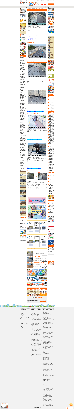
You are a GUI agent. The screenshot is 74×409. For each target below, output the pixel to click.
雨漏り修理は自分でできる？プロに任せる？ (22, 63)
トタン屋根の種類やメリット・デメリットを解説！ (48, 336)
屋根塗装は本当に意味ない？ (22, 62)
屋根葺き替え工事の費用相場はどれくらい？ (51, 118)
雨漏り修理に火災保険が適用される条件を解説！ (51, 167)
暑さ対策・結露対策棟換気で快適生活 (46, 357)
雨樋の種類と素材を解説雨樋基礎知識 (22, 165)
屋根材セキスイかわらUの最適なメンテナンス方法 (51, 139)
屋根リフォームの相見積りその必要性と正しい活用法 (51, 175)
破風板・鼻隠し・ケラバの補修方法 (46, 341)
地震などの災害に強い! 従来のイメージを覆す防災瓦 (48, 363)
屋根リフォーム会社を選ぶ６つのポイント (51, 146)
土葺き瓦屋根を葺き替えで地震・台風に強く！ (22, 90)
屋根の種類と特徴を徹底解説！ (22, 57)
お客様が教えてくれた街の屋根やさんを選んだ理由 (25, 322)
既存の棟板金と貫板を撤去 (30, 36)
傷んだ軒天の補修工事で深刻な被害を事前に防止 (22, 74)
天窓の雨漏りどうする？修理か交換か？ (22, 160)
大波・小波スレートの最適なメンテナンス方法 (22, 94)
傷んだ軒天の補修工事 (45, 374)
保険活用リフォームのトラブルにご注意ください (51, 191)
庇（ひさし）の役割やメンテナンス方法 (22, 157)
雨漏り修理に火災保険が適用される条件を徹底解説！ (48, 405)
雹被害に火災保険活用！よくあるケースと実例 (51, 168)
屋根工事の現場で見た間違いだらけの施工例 (51, 159)
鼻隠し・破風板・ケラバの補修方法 (22, 69)
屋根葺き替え (52, 37)
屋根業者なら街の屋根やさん (23, 328)
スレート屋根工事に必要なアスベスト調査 (47, 365)
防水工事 (52, 47)
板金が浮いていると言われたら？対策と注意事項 (51, 187)
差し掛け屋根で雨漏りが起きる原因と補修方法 (47, 396)
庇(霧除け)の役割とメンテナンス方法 (22, 95)
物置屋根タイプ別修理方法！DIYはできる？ (51, 202)
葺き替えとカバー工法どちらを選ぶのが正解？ (51, 122)
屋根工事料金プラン (34, 313)
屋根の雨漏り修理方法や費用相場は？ (22, 154)
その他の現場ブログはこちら (44, 268)
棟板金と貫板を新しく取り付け (30, 39)
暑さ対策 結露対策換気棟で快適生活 (22, 113)
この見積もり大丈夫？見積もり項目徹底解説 (51, 179)
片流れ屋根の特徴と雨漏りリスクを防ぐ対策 (22, 107)
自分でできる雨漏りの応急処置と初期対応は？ (51, 165)
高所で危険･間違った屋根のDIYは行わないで (47, 369)
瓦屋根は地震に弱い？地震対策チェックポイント (51, 156)
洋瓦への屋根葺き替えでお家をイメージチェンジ (22, 138)
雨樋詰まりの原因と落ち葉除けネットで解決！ (51, 209)
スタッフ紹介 (21, 220)
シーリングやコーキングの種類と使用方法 (22, 97)
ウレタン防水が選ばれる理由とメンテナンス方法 (22, 77)
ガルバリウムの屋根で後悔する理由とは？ (22, 144)
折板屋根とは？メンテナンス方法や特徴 (51, 133)
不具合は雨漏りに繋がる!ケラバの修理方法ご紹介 (23, 71)
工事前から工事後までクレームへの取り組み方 (51, 178)
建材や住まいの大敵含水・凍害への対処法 (22, 115)
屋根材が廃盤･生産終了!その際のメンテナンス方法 (48, 348)
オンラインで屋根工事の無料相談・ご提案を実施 (51, 173)
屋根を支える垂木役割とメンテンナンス (22, 152)
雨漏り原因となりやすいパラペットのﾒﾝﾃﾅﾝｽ (22, 81)
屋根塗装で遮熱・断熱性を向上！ (46, 359)
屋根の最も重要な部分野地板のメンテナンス (22, 127)
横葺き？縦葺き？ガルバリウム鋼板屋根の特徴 (51, 107)
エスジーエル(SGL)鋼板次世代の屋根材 (22, 145)
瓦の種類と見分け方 (45, 378)
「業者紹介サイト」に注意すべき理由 (51, 193)
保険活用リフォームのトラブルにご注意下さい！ (47, 389)
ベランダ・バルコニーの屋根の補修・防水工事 (36, 325)
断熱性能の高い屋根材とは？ (22, 162)
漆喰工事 (52, 42)
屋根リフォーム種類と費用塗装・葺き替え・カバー (51, 125)
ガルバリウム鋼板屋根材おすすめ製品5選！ (51, 105)
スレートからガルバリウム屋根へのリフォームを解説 (48, 323)
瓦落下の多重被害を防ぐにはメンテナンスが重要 (51, 150)
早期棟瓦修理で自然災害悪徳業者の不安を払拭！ (22, 92)
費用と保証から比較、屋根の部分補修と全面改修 (51, 119)
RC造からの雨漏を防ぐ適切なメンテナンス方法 (47, 368)
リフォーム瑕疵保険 (22, 314)
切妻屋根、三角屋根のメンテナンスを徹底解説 (22, 109)
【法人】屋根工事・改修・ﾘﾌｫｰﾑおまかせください (51, 216)
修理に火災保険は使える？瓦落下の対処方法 (51, 152)
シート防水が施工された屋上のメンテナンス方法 (22, 79)
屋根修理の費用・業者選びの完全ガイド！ (22, 60)
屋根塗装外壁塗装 (52, 55)
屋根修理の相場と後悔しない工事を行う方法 (51, 116)
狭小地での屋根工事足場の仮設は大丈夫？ (51, 142)
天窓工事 (52, 57)
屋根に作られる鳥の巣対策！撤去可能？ (51, 211)
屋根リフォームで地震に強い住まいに (35, 323)
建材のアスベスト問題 (22, 125)
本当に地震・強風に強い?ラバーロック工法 (23, 102)
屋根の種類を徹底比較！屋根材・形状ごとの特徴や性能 (48, 332)
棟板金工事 (52, 52)
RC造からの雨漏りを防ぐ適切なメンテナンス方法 (23, 155)
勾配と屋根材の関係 (22, 116)
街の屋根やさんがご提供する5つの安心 (26, 7)
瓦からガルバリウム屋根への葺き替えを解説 (51, 99)
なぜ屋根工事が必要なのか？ (51, 113)
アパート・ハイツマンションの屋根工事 (51, 213)
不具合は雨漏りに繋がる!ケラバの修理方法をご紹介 (48, 346)
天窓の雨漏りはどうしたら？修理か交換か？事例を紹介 (48, 342)
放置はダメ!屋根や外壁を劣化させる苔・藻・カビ (23, 135)
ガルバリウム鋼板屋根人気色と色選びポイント (51, 104)
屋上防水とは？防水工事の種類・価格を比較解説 (22, 84)
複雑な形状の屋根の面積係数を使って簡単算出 (22, 104)
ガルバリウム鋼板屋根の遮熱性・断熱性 (51, 102)
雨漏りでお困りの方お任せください (35, 315)
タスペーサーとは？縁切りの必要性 (22, 76)
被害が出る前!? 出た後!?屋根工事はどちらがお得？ (51, 181)
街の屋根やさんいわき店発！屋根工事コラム (25, 323)
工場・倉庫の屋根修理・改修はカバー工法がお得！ (51, 205)
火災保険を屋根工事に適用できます (35, 324)
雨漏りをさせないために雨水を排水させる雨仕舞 (22, 118)
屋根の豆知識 (21, 129)
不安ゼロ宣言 (22, 313)
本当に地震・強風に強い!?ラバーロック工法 (47, 394)
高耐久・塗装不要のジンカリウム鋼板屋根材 (22, 149)
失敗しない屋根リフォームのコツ (51, 115)
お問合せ (21, 226)
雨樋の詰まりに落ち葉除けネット (35, 350)
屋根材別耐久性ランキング (22, 132)
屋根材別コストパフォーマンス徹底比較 (22, 130)
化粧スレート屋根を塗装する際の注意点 (51, 136)
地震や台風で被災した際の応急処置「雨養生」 (22, 100)
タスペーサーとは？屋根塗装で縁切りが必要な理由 (48, 345)
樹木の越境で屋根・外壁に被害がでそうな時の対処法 (51, 190)
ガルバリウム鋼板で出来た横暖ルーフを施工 (32, 38)
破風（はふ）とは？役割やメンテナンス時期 (22, 170)
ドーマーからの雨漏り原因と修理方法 (22, 158)
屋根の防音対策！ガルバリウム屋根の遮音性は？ (51, 110)
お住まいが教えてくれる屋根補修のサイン (51, 121)
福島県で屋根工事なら (22, 223)
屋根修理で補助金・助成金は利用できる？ (51, 170)
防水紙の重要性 (22, 126)
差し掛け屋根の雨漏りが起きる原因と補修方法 (22, 110)
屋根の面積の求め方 (22, 103)
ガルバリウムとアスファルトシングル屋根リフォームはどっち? (23, 140)
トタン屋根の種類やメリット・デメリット (51, 131)
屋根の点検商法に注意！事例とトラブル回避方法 (51, 185)
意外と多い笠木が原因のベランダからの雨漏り (22, 73)
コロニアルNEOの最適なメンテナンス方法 (51, 140)
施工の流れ (50, 143)
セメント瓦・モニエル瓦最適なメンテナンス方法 (22, 89)
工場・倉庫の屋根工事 (51, 212)
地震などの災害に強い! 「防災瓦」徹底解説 (51, 158)
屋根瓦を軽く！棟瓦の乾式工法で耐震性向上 (51, 155)
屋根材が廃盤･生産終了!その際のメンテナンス (22, 137)
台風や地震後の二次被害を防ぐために (51, 153)
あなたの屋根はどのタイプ (45, 312)
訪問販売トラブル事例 (51, 184)
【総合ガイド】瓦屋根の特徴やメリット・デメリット (48, 331)
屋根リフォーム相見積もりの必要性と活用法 (36, 334)
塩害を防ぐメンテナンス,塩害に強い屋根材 (23, 133)
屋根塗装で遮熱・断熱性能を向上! (51, 164)
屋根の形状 (21, 106)
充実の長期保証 (22, 315)
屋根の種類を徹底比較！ (50, 124)
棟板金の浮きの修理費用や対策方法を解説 (22, 67)
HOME (27, 8)
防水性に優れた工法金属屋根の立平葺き (22, 98)
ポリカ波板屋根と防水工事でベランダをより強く (51, 206)
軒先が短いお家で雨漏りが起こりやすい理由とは (22, 122)
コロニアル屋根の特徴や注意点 (50, 130)
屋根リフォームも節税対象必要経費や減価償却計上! (51, 218)
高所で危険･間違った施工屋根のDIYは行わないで (23, 150)
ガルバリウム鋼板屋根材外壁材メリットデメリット (51, 108)
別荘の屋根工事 (33, 328)
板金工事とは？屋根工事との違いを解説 (22, 65)
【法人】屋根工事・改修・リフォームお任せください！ (37, 329)
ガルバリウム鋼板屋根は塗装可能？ (51, 101)
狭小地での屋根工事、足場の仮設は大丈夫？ (47, 321)
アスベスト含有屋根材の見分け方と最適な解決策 (22, 124)
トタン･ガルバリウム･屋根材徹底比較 (22, 142)
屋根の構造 (21, 68)
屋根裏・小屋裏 (22, 112)
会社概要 (21, 326)
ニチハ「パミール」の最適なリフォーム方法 (47, 318)
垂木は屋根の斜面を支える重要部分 (35, 339)
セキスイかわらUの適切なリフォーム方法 (47, 317)
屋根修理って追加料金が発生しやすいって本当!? (51, 188)
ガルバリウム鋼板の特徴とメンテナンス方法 (22, 147)
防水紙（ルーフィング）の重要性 (46, 380)
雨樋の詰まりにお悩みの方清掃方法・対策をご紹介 (51, 208)
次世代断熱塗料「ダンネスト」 (50, 162)
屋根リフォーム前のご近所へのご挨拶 (51, 176)
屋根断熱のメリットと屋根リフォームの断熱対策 (22, 163)
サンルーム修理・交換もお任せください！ (51, 203)
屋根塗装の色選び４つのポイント (50, 161)
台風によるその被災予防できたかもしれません (51, 149)
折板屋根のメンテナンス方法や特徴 (46, 337)
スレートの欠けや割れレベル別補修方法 (51, 128)
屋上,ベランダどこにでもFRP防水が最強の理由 (23, 82)
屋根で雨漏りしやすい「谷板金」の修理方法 (22, 119)
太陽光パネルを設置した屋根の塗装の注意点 (51, 134)
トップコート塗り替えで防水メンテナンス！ (22, 168)
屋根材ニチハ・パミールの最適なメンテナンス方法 (51, 137)
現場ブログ (29, 8)
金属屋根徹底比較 (45, 385)
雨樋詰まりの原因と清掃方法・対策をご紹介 (36, 349)
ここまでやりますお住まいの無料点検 (48, 7)
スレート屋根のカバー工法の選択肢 (51, 127)
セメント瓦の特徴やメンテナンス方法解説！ (22, 87)
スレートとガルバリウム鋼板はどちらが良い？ (51, 96)
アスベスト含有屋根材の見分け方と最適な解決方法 (48, 364)
